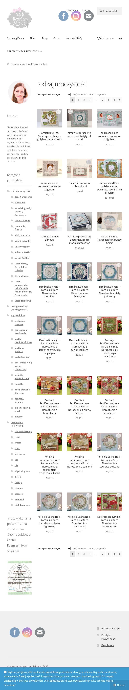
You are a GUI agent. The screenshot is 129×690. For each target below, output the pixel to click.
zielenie (19, 488)
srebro (18, 442)
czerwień (19, 499)
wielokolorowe (22, 505)
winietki (19, 383)
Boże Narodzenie (23, 196)
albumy (19, 416)
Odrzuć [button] (121, 685)
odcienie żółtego (23, 431)
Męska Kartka (22, 257)
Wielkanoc (20, 202)
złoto (17, 448)
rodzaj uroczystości (21, 191)
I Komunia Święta (20, 228)
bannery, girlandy (19, 400)
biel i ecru (20, 454)
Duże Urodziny (22, 246)
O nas (56, 38)
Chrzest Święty (22, 220)
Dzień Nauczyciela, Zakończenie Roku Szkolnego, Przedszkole (23, 288)
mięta (18, 476)
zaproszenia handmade (21, 331)
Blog (45, 38)
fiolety (18, 482)
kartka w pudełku (19, 350)
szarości (19, 493)
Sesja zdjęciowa (23, 300)
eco (16, 459)
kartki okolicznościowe (23, 340)
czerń (17, 437)
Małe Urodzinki (22, 240)
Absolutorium (22, 276)
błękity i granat (23, 471)
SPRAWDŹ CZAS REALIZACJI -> (24, 51)
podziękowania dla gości (23, 391)
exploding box (22, 356)
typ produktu (18, 315)
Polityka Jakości (110, 628)
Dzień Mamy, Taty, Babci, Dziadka (21, 267)
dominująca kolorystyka (17, 424)
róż (16, 465)
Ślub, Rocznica (22, 235)
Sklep (33, 38)
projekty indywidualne (22, 377)
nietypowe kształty (20, 322)
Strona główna (15, 38)
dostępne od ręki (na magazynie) (19, 308)
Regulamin (107, 645)
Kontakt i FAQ (74, 38)
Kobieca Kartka (23, 252)
